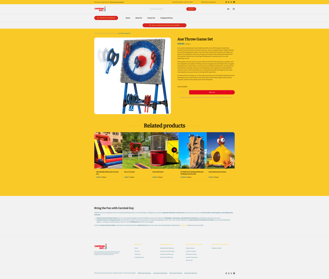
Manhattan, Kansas (191, 254)
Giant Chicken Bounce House (217, 172)
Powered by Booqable (130, 273)
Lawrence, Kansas (191, 251)
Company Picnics (166, 18)
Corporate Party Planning (167, 251)
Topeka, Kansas (190, 248)
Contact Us (151, 18)
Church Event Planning (166, 254)
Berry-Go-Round (129, 172)
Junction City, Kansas (192, 257)
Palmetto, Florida (216, 248)
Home (128, 18)
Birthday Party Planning (166, 248)
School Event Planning (166, 257)
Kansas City (189, 260)
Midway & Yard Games (109, 33)
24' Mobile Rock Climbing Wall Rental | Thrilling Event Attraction (192, 173)
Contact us (183, 225)
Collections (97, 33)
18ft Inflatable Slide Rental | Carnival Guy (107, 173)
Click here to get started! (117, 2)
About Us (138, 18)
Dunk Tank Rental (157, 172)
